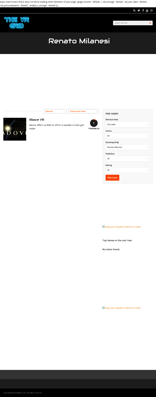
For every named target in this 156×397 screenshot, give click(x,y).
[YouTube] (147, 10)
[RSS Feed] (134, 10)
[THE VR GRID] (16, 29)
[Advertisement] (78, 81)
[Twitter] (139, 10)
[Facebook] (143, 10)
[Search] (150, 23)
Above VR (36, 119)
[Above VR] (14, 139)
